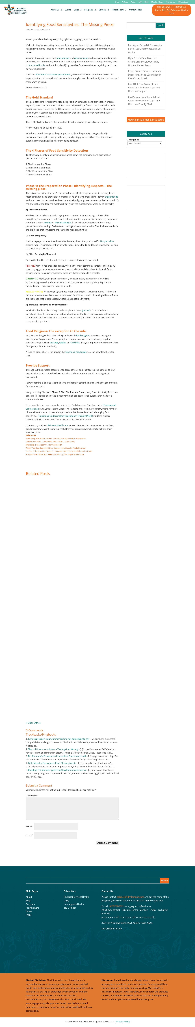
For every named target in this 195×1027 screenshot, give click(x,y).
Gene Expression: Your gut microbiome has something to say (58, 738)
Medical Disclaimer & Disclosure (146, 119)
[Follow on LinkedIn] (48, 923)
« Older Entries (33, 722)
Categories (133, 139)
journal (86, 310)
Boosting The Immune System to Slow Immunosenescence (57, 770)
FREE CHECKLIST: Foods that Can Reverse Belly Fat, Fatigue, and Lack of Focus (171, 10)
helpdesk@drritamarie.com (130, 896)
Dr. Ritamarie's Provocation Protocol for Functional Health (57, 756)
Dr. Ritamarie (33, 29)
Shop (117, 2)
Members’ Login (157, 2)
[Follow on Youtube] (42, 923)
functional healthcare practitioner (53, 74)
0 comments (45, 29)
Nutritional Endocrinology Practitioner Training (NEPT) (66, 415)
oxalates (54, 342)
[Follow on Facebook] (28, 923)
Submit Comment (107, 842)
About (29, 896)
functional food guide (76, 351)
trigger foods (111, 196)
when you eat (81, 58)
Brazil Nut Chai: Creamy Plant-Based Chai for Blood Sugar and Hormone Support (144, 88)
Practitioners (118, 9)
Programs (88, 9)
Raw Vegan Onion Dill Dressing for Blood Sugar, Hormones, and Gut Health (145, 49)
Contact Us (170, 2)
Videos (133, 2)
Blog (28, 900)
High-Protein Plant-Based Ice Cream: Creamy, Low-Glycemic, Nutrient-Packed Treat (143, 62)
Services (102, 9)
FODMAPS (75, 342)
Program (30, 904)
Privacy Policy (123, 1021)
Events (68, 9)
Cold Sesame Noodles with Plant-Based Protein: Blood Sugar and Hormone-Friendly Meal (144, 101)
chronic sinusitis (63, 222)
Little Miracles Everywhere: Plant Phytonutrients (52, 763)
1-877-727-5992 (116, 906)
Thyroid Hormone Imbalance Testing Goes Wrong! (53, 749)
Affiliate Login (183, 2)
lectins (62, 342)
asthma (48, 222)
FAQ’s (28, 914)
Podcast (125, 2)
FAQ (140, 2)
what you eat (62, 58)
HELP (146, 2)
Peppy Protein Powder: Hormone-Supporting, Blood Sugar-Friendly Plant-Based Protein (145, 75)
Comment (32, 795)
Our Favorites (135, 9)
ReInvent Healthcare (58, 425)
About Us (55, 9)
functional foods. (37, 65)
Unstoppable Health (74, 904)
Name (30, 826)
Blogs (76, 9)
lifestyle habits (107, 241)
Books (29, 911)
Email (29, 835)
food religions (83, 335)
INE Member (70, 907)
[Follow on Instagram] (35, 923)
